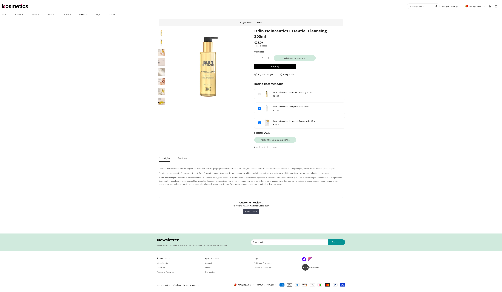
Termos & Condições (263, 267)
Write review (251, 211)
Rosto (34, 14)
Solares (82, 14)
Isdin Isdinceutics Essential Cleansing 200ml (292, 92)
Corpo (49, 14)
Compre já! (275, 66)
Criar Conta (161, 267)
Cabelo (66, 14)
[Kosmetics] (31, 6)
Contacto (209, 263)
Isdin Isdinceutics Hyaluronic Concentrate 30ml (294, 121)
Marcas (18, 14)
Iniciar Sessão (163, 263)
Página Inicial (246, 22)
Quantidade (259, 52)
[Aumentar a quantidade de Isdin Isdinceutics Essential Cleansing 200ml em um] (268, 58)
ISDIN (259, 22)
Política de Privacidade (263, 263)
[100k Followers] (310, 259)
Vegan (98, 14)
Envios (208, 267)
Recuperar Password (165, 272)
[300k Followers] (304, 259)
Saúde (112, 14)
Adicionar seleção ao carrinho (275, 139)
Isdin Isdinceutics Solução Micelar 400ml (291, 106)
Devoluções (210, 272)
